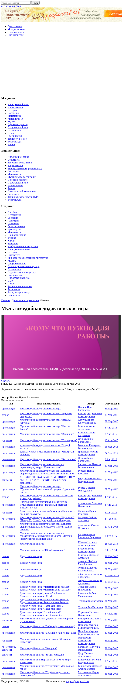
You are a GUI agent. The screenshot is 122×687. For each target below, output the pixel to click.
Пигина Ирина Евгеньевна (86, 408)
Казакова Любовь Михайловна (87, 594)
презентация (8, 408)
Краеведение (15, 229)
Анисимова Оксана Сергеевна (88, 526)
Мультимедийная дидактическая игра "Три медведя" (48, 440)
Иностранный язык (18, 104)
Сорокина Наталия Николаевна (88, 613)
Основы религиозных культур (24, 266)
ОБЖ (10, 280)
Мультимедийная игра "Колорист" (38, 648)
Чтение (11, 144)
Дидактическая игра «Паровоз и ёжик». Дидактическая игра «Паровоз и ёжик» (41, 607)
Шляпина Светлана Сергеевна (88, 556)
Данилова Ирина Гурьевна (87, 512)
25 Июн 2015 (112, 575)
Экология (13, 243)
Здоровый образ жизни (20, 162)
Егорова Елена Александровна (86, 550)
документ (7, 440)
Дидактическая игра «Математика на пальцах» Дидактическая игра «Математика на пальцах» (45, 588)
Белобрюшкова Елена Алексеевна (89, 620)
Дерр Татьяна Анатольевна (85, 654)
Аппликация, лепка (18, 156)
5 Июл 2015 (111, 613)
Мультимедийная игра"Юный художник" (42, 550)
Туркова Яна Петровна (90, 601)
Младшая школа (16, 29)
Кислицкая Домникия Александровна (90, 415)
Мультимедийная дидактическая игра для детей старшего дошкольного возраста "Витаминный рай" (48, 472)
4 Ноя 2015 (111, 519)
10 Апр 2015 (111, 440)
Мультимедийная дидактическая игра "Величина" (47, 434)
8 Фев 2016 (111, 536)
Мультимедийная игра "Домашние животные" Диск (48, 632)
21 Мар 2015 (111, 640)
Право (11, 283)
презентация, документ (9, 648)
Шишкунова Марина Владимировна (89, 661)
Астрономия (14, 215)
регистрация (8, 6)
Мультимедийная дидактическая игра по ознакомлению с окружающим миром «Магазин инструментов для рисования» (46, 536)
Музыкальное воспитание (22, 177)
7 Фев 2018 (111, 550)
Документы (14, 159)
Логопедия (13, 113)
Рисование (13, 194)
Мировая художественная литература (28, 257)
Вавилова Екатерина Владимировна (89, 446)
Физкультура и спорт (19, 292)
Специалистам (16, 35)
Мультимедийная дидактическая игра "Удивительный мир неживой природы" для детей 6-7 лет (47, 489)
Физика (12, 237)
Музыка (12, 121)
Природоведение (17, 235)
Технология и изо (17, 138)
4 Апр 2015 (111, 497)
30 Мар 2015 (111, 415)
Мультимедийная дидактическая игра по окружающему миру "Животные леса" (42, 466)
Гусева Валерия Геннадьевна (86, 489)
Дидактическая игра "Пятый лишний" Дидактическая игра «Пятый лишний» (41, 613)
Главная (5, 300)
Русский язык (15, 136)
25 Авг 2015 (111, 543)
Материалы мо (16, 118)
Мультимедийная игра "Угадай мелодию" (42, 654)
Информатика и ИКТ (19, 277)
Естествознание (16, 226)
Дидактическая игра (31, 556)
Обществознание (17, 263)
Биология (13, 217)
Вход (18, 6)
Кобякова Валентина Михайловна (89, 648)
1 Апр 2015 (111, 661)
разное (5, 415)
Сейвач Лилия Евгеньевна (85, 440)
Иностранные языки (19, 249)
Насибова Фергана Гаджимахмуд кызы (88, 626)
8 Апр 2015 (111, 427)
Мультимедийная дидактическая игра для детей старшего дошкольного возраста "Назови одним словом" (46, 526)
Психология (14, 130)
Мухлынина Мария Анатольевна (88, 674)
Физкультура (14, 141)
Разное (11, 133)
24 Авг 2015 (111, 453)
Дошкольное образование (25, 300)
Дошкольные (15, 26)
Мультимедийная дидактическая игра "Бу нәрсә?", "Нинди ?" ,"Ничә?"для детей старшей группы (47, 519)
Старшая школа (16, 32)
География (13, 220)
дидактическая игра (30, 569)
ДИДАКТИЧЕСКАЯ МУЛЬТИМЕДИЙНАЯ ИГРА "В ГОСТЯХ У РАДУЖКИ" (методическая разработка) (47, 480)
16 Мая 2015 (111, 446)
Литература (14, 255)
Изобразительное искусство (23, 246)
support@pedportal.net (77, 681)
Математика (14, 115)
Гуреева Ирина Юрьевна (86, 472)
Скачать (5, 381)
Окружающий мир (18, 127)
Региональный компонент (22, 191)
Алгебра (12, 212)
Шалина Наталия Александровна (87, 543)
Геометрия (13, 223)
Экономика (14, 295)
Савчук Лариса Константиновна (87, 421)
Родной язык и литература (22, 272)
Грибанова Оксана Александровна (88, 453)
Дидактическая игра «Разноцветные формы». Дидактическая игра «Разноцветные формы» (44, 601)
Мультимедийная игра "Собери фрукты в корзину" (47, 626)
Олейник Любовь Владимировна (87, 569)
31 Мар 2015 (111, 408)
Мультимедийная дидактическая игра (40, 408)
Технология (14, 289)
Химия (11, 240)
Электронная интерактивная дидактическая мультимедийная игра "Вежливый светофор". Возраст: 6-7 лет (44, 505)
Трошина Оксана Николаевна (87, 588)
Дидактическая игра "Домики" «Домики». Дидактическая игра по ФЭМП (43, 594)
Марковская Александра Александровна (86, 640)
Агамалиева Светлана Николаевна (90, 504)
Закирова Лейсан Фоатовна (87, 519)
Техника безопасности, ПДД (23, 197)
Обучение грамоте (17, 124)
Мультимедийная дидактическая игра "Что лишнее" (48, 459)
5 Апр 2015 (111, 459)
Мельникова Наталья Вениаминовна (89, 466)
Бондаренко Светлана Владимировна (90, 480)
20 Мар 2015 (111, 620)
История (12, 110)
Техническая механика (20, 286)
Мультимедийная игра (32, 543)
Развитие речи (15, 185)
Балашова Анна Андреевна (86, 427)
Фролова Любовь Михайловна (87, 563)
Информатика (15, 107)
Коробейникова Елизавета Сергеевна (89, 536)
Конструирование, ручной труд (25, 168)
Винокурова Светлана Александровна (90, 667)
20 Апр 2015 (111, 526)
